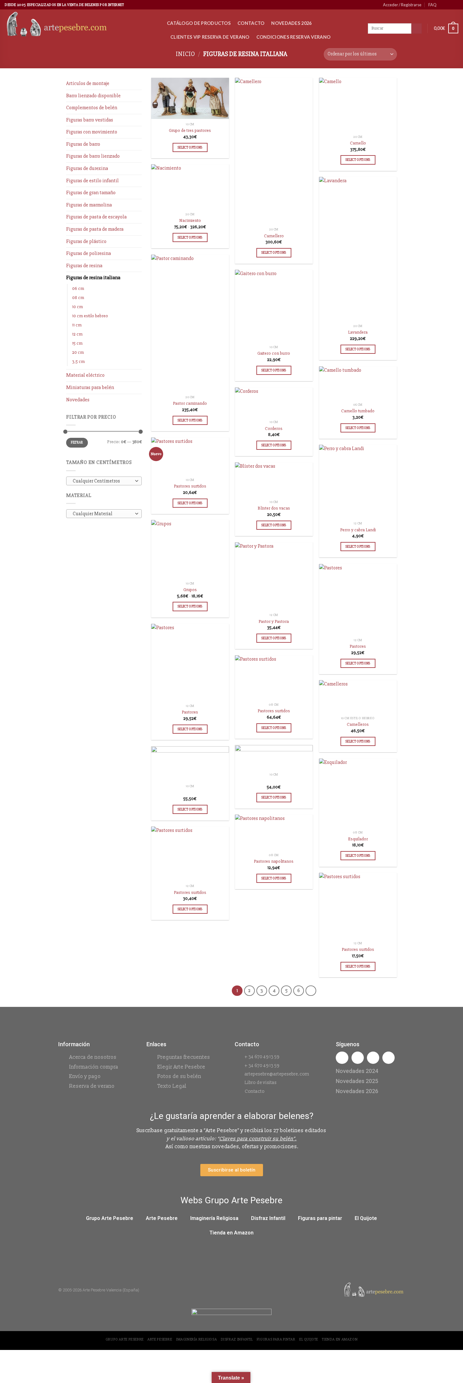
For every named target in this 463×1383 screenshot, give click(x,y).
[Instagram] (358, 1058)
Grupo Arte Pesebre (109, 1218)
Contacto (250, 23)
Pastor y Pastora (274, 621)
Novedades (77, 400)
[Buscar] (416, 28)
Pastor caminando (190, 403)
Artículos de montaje (87, 83)
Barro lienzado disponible (93, 96)
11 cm (77, 325)
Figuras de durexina (87, 168)
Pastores (358, 646)
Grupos (190, 589)
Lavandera (358, 332)
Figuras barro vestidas (89, 120)
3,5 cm (78, 361)
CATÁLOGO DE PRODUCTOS (199, 23)
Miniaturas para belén (90, 387)
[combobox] (104, 481)
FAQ (432, 4)
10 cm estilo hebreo (90, 316)
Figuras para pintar (320, 1218)
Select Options (190, 147)
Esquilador (358, 839)
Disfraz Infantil (268, 1218)
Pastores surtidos (190, 486)
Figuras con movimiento (91, 132)
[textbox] (102, 481)
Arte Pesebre (162, 1218)
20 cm (78, 352)
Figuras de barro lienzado (93, 156)
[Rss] (373, 1058)
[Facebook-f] (342, 1058)
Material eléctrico (85, 375)
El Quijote (366, 1218)
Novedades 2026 (291, 23)
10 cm (77, 306)
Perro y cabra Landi (358, 530)
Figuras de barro (83, 144)
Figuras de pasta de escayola (96, 217)
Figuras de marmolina (89, 205)
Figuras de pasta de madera (94, 229)
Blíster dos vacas (274, 508)
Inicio (185, 54)
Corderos (274, 428)
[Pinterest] (388, 1058)
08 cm (78, 297)
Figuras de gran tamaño (91, 192)
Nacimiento (190, 220)
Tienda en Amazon (231, 1233)
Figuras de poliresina (88, 253)
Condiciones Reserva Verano (293, 37)
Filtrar (77, 442)
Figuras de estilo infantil (92, 181)
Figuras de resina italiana (93, 277)
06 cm (78, 288)
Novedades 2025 (357, 1081)
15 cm (77, 343)
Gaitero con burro (273, 353)
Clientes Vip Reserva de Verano (209, 37)
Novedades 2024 (357, 1071)
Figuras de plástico (86, 241)
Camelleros (358, 724)
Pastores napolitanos (274, 861)
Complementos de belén (91, 107)
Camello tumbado (357, 411)
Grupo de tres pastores (190, 130)
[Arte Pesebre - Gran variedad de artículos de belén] (81, 24)
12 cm (77, 334)
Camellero (274, 236)
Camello (358, 143)
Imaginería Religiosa (214, 1218)
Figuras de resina (84, 265)
